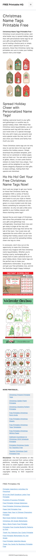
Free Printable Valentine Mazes (14, 541)
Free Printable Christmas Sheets (18, 420)
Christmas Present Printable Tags (19, 396)
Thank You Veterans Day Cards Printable (18, 532)
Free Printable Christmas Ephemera (16, 506)
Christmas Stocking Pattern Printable (19, 408)
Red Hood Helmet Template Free (15, 518)
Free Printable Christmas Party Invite (18, 414)
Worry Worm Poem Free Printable (15, 524)
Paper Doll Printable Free (12, 509)
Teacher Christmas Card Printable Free (18, 452)
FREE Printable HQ (13, 4)
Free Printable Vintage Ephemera (15, 503)
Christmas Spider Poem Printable (18, 402)
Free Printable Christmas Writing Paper (18, 432)
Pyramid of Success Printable (14, 500)
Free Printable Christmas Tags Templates (18, 426)
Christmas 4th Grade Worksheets (15, 521)
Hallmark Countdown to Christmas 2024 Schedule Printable (19, 439)
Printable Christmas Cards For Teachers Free (19, 446)
